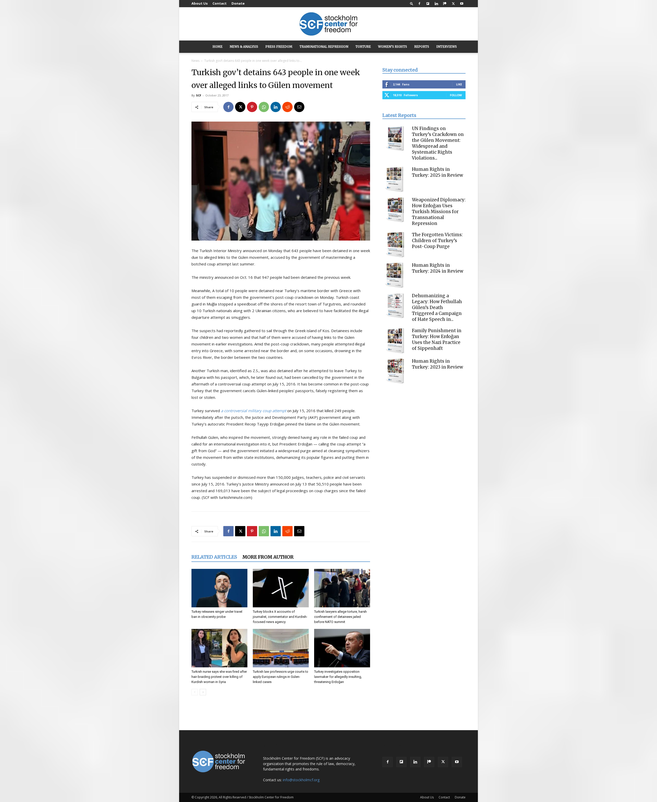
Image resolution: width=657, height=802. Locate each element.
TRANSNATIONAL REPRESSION (323, 46)
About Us (199, 3)
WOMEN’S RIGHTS (392, 46)
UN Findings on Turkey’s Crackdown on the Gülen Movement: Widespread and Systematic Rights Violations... (438, 143)
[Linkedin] (436, 3)
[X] (453, 3)
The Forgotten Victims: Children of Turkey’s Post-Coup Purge (437, 240)
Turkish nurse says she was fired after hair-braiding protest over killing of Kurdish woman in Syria (219, 677)
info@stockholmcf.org (301, 779)
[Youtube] (462, 3)
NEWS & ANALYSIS (244, 46)
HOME (217, 46)
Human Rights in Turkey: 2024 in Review (437, 268)
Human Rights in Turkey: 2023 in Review (437, 364)
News (195, 60)
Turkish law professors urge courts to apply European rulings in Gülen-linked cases (280, 677)
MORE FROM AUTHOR (268, 557)
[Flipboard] (428, 3)
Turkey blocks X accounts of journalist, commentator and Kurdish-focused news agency (280, 617)
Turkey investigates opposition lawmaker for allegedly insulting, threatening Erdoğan (338, 677)
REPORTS (421, 46)
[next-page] (203, 692)
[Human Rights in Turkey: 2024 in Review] (395, 275)
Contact (219, 3)
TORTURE (363, 46)
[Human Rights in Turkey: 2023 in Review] (395, 371)
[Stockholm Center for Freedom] (328, 24)
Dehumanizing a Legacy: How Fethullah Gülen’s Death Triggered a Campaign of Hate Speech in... (437, 307)
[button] (412, 3)
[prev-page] (194, 692)
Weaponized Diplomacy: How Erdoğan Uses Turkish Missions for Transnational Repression (439, 211)
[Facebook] (419, 3)
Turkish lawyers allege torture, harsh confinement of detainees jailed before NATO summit (340, 617)
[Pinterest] (252, 107)
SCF (198, 95)
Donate (238, 3)
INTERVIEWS (446, 46)
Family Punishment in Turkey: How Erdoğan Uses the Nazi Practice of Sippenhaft (436, 339)
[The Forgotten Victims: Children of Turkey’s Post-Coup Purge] (395, 245)
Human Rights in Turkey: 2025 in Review (437, 172)
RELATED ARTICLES (214, 557)
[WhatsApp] (264, 107)
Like (459, 84)
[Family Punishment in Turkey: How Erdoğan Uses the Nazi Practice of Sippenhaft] (395, 340)
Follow (456, 95)
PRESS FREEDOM (278, 46)
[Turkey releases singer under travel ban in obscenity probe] (219, 588)
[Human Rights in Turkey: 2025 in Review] (395, 179)
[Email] (299, 107)
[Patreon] (445, 3)
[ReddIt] (287, 107)
